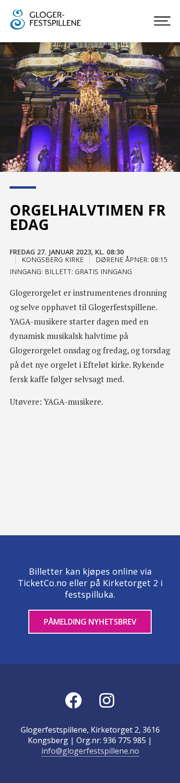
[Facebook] (73, 700)
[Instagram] (107, 700)
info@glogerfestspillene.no (90, 751)
